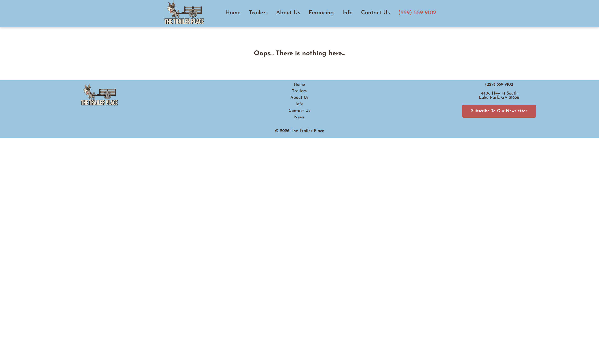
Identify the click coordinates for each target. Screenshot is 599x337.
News (299, 117)
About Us (288, 13)
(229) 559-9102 (417, 13)
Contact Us (375, 13)
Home (233, 13)
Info (347, 13)
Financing (321, 13)
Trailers (258, 13)
